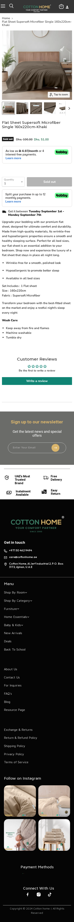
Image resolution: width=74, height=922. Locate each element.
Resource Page (14, 709)
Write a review (37, 381)
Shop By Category (17, 600)
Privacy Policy (14, 754)
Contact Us (12, 677)
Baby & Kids (12, 625)
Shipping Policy (14, 746)
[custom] (23, 874)
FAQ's (8, 693)
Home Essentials (15, 617)
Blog (7, 701)
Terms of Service (16, 762)
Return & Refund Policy (20, 737)
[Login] (67, 7)
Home (6, 18)
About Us (10, 669)
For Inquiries (13, 685)
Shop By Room (14, 592)
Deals (7, 641)
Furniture (10, 609)
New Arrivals (13, 633)
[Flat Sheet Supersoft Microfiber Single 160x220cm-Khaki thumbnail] (8, 108)
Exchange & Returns (18, 729)
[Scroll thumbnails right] (68, 108)
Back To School (14, 649)
